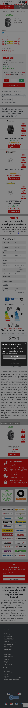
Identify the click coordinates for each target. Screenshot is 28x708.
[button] (14, 363)
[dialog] (14, 354)
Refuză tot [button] (14, 359)
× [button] (25, 344)
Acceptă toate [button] (14, 356)
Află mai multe (14, 353)
